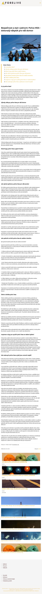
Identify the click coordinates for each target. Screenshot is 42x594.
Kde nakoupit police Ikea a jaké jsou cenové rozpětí (19, 81)
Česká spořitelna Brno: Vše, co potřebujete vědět (13, 517)
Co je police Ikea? (10, 67)
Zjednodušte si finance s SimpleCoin (10, 540)
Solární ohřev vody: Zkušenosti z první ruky (15, 489)
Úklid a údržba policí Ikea (12, 77)
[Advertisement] (21, 14)
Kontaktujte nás (15, 444)
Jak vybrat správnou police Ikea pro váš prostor (18, 73)
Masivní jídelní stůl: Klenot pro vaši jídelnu (12, 529)
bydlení (39, 448)
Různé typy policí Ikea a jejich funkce (15, 71)
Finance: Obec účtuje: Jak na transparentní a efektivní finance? (18, 505)
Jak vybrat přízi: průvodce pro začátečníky (14, 462)
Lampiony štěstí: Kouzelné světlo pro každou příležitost (18, 475)
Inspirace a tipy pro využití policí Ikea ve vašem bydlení (20, 79)
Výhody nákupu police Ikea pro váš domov (16, 69)
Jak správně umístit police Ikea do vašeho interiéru (19, 75)
